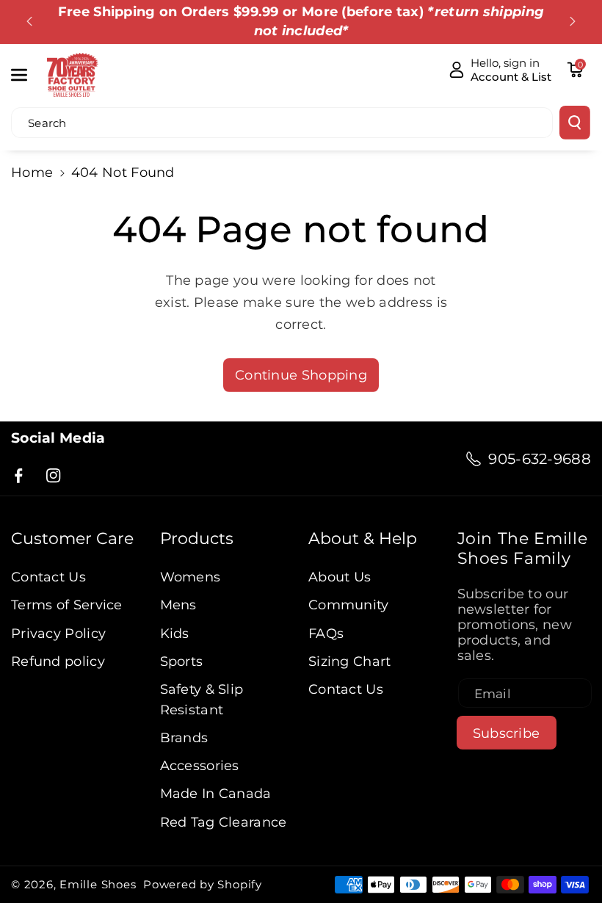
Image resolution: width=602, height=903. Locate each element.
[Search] (574, 122)
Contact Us (48, 576)
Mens (178, 604)
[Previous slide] (29, 21)
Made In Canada (216, 793)
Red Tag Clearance (223, 822)
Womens (190, 576)
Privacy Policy (58, 633)
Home (32, 172)
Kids (174, 633)
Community (348, 604)
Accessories (199, 765)
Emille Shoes (97, 884)
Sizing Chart (349, 661)
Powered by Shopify (202, 884)
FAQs (326, 633)
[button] (27, 74)
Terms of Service (67, 604)
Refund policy (58, 661)
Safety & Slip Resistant (202, 699)
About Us (339, 576)
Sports (181, 661)
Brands (184, 737)
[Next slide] (572, 21)
